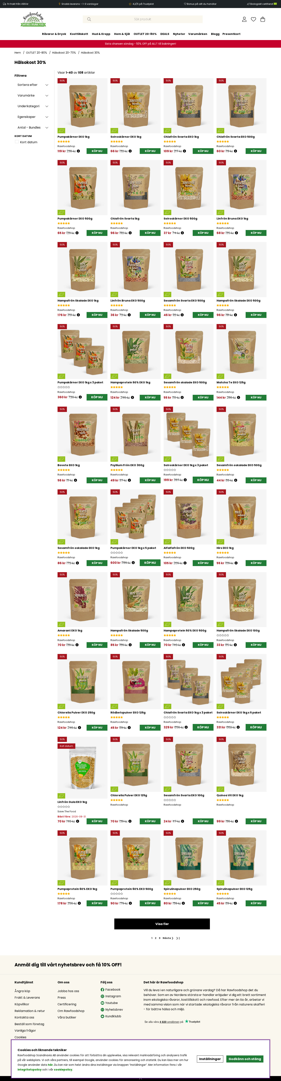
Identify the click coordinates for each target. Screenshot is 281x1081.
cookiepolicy (63, 1069)
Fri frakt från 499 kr (17, 4)
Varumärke (26, 95)
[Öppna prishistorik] (78, 151)
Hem (18, 53)
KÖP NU (97, 397)
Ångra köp (22, 991)
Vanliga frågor (25, 1030)
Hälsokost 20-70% (64, 53)
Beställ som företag (29, 1024)
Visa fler (162, 924)
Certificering (67, 1004)
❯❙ (178, 938)
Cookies (20, 1037)
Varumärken (197, 34)
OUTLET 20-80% (145, 34)
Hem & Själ (122, 34)
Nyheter (179, 34)
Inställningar (210, 1059)
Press (62, 997)
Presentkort (231, 34)
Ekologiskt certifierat (262, 4)
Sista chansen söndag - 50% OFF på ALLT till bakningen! (140, 44)
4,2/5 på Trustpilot (143, 4)
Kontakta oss (24, 1017)
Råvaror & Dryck (54, 34)
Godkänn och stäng (245, 1059)
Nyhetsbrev (114, 1009)
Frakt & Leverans (27, 997)
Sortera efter (27, 85)
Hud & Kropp (101, 34)
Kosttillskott (79, 34)
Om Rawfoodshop (71, 1011)
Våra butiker (67, 1017)
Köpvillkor (22, 1004)
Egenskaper (27, 117)
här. (51, 1065)
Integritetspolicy (29, 1069)
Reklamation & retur (30, 1011)
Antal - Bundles (29, 127)
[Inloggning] (244, 19)
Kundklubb (113, 1016)
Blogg (215, 34)
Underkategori (28, 106)
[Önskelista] (253, 19)
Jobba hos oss (68, 991)
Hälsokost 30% (90, 53)
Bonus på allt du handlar (201, 4)
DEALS (164, 34)
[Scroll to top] (140, 1078)
